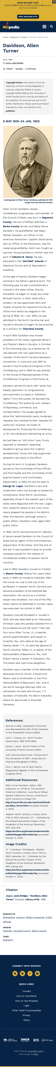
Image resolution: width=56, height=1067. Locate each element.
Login (26, 1005)
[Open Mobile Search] (50, 26)
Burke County (11, 226)
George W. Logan (13, 486)
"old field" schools (33, 261)
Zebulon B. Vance (22, 256)
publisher (10, 111)
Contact (26, 991)
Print (9, 69)
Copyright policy (35, 1051)
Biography (8, 940)
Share (19, 69)
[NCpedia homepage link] (11, 25)
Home (5, 37)
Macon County (14, 573)
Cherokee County (33, 328)
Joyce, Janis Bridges (14, 63)
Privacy (26, 1015)
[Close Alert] (54, 1)
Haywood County (22, 931)
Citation (31, 69)
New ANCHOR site (28, 17)
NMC (36, 1054)
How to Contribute (26, 996)
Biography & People (18, 37)
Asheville (8, 931)
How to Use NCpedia (26, 1000)
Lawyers (20, 917)
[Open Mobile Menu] (44, 26)
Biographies (9, 917)
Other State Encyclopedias (26, 1010)
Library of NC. (32, 899)
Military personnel (35, 917)
